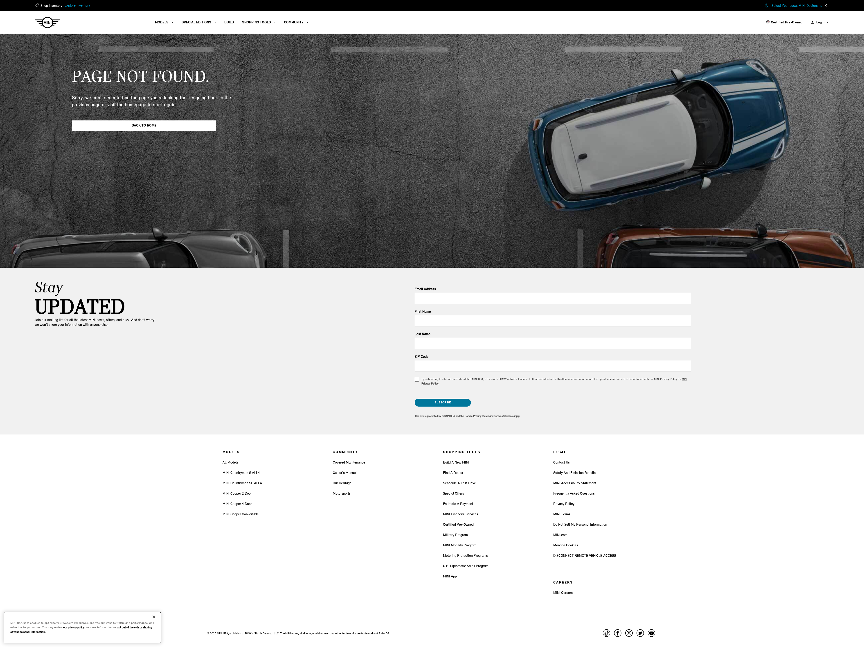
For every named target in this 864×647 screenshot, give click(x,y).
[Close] (154, 617)
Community (294, 22)
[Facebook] (618, 635)
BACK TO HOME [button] (144, 125)
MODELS (162, 22)
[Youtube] (651, 635)
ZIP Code (421, 357)
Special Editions (197, 22)
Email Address (425, 289)
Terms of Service (503, 416)
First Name (423, 312)
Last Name (422, 334)
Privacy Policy (481, 416)
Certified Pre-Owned (786, 22)
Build (229, 22)
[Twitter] (640, 635)
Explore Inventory (77, 5)
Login (820, 22)
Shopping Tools (257, 22)
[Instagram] (629, 635)
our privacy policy (74, 627)
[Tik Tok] (606, 635)
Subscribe (443, 402)
